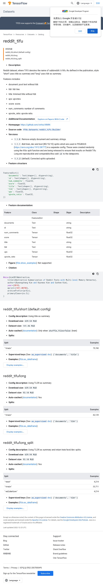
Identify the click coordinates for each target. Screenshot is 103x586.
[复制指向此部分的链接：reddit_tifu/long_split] (36, 443)
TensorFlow (7, 34)
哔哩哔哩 (7, 554)
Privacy (14, 568)
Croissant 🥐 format (44, 23)
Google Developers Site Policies (75, 520)
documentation (30, 330)
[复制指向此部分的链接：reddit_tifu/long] (28, 376)
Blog (5, 541)
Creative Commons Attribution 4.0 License (76, 517)
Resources (20, 34)
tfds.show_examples (26, 263)
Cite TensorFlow (60, 558)
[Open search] (72, 3)
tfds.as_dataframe (28, 359)
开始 (92, 31)
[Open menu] (4, 3)
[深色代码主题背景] (93, 169)
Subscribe (45, 573)
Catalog (41, 34)
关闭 (80, 31)
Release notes (59, 545)
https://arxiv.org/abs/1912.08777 (30, 147)
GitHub (6, 545)
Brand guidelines (60, 554)
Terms (6, 568)
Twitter (6, 549)
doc (41, 354)
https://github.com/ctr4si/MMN (35, 124)
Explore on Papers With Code (53, 119)
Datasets (9, 11)
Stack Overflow (59, 549)
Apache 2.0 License (39, 520)
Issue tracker (58, 541)
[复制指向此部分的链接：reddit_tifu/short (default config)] (53, 309)
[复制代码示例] (97, 169)
